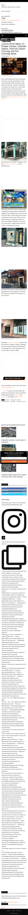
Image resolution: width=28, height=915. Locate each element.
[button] (14, 453)
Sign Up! (14, 461)
